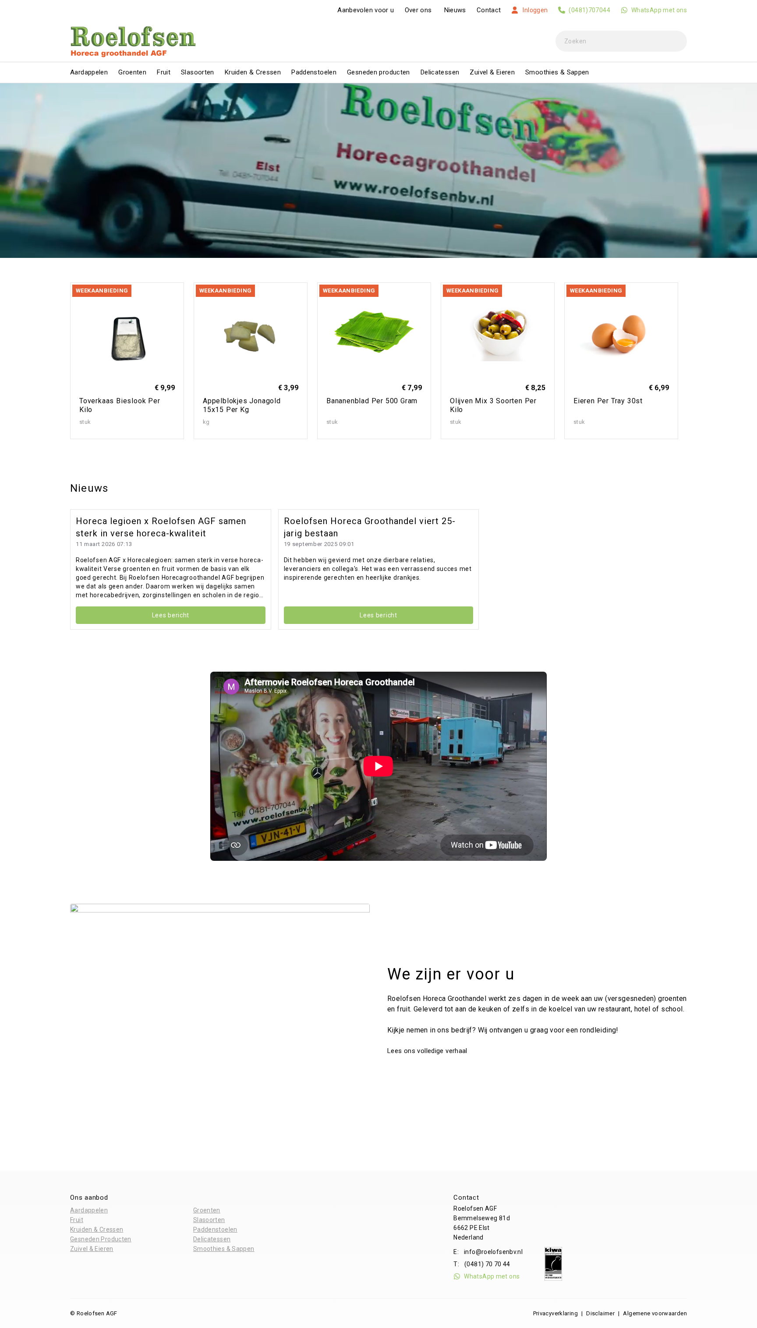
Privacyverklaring (555, 1313)
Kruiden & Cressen (253, 72)
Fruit (163, 72)
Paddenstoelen (313, 72)
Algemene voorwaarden (655, 1313)
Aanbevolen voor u (365, 10)
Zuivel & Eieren (492, 72)
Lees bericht (170, 615)
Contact (489, 10)
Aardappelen (89, 72)
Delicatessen (440, 72)
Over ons (418, 10)
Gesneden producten (378, 72)
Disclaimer (600, 1313)
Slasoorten (197, 72)
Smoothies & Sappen (557, 72)
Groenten (132, 72)
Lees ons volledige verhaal (428, 1051)
